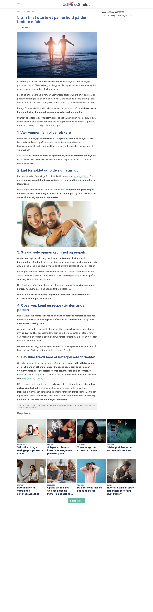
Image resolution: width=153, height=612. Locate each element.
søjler (67, 81)
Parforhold (31, 12)
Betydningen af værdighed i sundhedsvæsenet (28, 490)
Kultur (50, 445)
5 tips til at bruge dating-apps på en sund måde (31, 450)
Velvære (110, 445)
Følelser (51, 485)
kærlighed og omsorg (32, 378)
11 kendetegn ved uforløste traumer (87, 449)
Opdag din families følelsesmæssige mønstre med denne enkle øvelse (58, 490)
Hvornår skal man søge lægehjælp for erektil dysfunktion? (120, 490)
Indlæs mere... (76, 501)
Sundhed (111, 485)
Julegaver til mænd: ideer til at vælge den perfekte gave (59, 450)
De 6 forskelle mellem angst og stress (89, 489)
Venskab (21, 155)
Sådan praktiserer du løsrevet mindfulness (119, 449)
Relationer (21, 12)
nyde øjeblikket (81, 176)
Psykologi (81, 445)
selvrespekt (77, 275)
